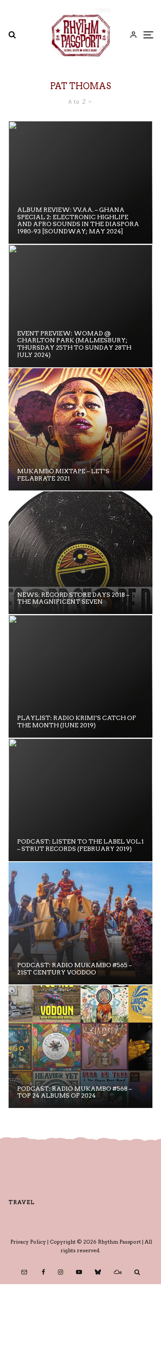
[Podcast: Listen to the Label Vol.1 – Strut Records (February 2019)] (80, 800)
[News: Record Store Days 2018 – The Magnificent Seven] (80, 552)
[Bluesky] (97, 1272)
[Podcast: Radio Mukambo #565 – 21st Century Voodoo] (80, 923)
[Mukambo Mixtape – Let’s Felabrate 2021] (80, 429)
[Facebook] (43, 1272)
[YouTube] (79, 1272)
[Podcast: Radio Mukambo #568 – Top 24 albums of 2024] (80, 1046)
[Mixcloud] (117, 1272)
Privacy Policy (28, 1241)
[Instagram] (61, 1272)
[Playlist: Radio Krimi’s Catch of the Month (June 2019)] (80, 676)
